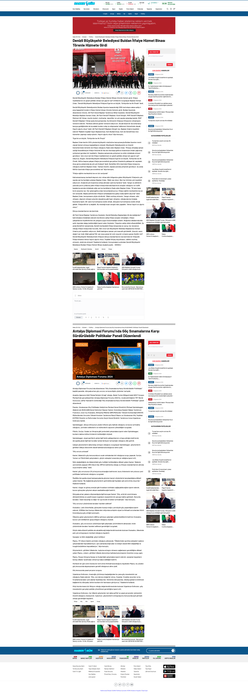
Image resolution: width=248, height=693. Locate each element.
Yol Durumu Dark (78, 669)
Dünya (75, 601)
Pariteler (145, 657)
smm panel (92, 677)
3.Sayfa (105, 14)
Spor (113, 9)
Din (124, 14)
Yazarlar (149, 9)
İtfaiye (110, 249)
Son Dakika (76, 9)
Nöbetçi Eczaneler (94, 671)
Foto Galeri (130, 9)
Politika (143, 14)
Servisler (87, 9)
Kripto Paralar (170, 657)
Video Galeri (137, 669)
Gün (86, 601)
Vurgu (98, 601)
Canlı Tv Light (77, 671)
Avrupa (112, 14)
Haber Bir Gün (76, 37)
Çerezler (124, 690)
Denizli (97, 249)
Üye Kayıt (148, 669)
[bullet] (98, 317)
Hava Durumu (111, 657)
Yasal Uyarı (145, 690)
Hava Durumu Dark (78, 666)
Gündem (96, 9)
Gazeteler (159, 9)
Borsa (75, 657)
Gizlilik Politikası (116, 690)
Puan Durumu (124, 657)
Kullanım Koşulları (136, 690)
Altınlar (123, 666)
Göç (81, 601)
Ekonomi (106, 9)
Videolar (140, 9)
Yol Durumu (157, 657)
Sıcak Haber (137, 677)
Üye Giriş (148, 666)
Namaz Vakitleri (86, 657)
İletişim (110, 690)
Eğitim (130, 14)
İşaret (92, 601)
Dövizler (123, 669)
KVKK (128, 690)
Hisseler (135, 657)
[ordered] (96, 317)
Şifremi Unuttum (151, 671)
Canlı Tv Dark (93, 666)
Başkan (76, 249)
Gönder (78, 317)
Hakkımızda (103, 690)
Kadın (121, 9)
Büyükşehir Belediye (86, 249)
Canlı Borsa (107, 666)
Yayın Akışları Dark (94, 669)
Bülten (119, 14)
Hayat (136, 14)
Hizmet (103, 249)
